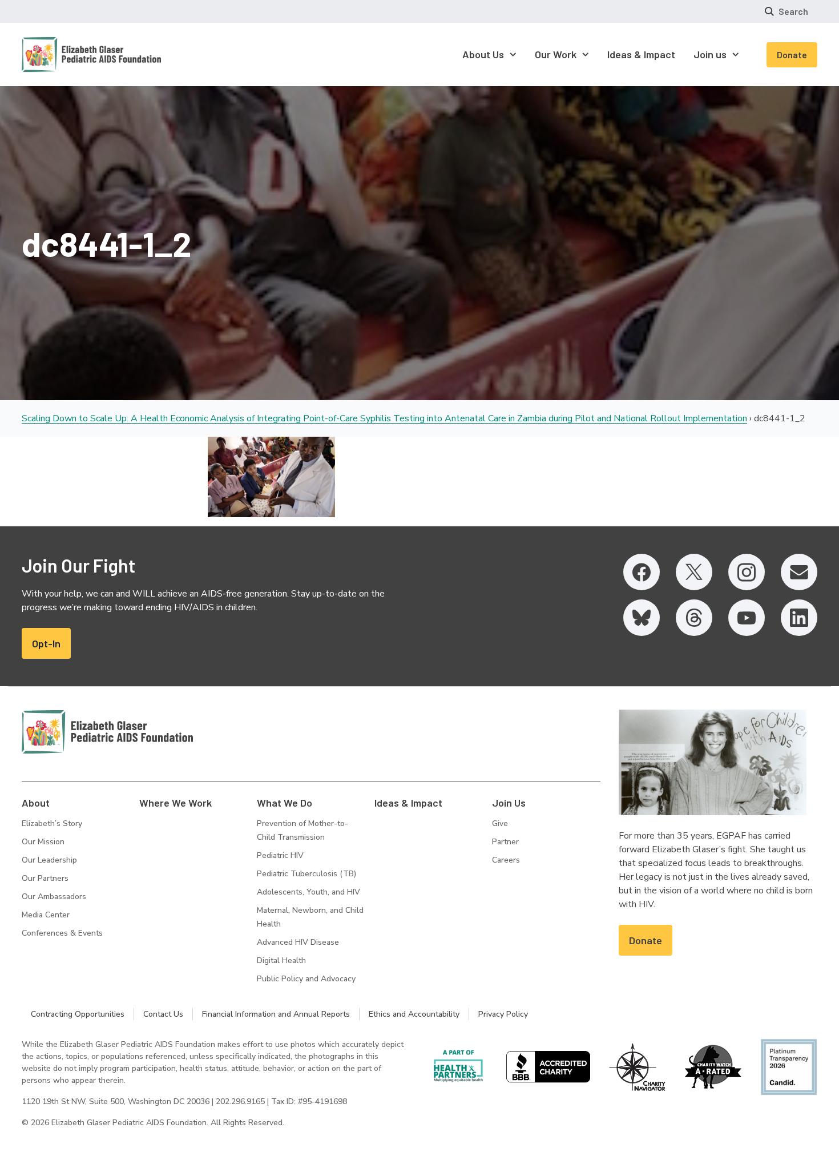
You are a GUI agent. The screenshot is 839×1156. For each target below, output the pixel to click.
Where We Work (175, 802)
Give (500, 823)
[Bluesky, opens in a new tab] (641, 617)
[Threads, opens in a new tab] (694, 617)
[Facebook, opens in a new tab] (641, 572)
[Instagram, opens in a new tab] (746, 572)
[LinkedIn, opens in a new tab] (799, 617)
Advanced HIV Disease (298, 942)
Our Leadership (49, 860)
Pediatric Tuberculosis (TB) (306, 873)
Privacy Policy (503, 1014)
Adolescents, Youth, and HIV (308, 892)
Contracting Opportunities (77, 1014)
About (36, 802)
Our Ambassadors (54, 896)
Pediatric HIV (280, 855)
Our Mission (43, 841)
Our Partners (45, 878)
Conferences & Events (62, 933)
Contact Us (163, 1014)
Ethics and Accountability (414, 1014)
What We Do (284, 802)
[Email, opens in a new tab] (799, 572)
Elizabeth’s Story (52, 823)
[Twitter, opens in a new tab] (694, 572)
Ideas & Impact (408, 802)
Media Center (46, 914)
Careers (506, 860)
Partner (505, 841)
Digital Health (281, 960)
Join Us (509, 802)
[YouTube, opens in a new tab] (746, 617)
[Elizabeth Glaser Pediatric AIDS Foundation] (107, 732)
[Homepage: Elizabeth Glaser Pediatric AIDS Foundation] (62, 54)
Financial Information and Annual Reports (276, 1014)
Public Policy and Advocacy (306, 978)
